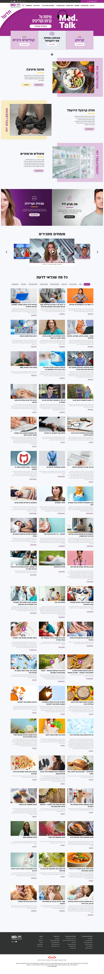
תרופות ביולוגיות (89, 946)
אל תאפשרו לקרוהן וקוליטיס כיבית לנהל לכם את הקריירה (24, 568)
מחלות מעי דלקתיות (88, 944)
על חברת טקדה (40, 946)
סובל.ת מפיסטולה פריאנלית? (55, 467)
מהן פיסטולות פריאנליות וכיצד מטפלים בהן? (80, 504)
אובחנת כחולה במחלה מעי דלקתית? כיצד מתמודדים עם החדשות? (25, 603)
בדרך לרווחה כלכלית (55, 944)
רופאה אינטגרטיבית (33, 284)
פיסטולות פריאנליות (54, 284)
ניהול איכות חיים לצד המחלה (27, 902)
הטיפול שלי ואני (60, 602)
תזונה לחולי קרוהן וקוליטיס (71, 938)
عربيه (23, 1)
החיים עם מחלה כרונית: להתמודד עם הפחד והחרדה (53, 639)
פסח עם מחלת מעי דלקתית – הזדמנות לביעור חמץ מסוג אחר (52, 806)
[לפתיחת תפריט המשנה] (60, 6)
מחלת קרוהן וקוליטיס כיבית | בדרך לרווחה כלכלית (82, 434)
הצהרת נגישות (40, 944)
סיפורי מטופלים (60, 503)
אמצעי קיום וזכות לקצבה (54, 940)
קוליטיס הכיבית (72, 284)
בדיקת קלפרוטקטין (72, 946)
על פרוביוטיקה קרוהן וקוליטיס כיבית (81, 735)
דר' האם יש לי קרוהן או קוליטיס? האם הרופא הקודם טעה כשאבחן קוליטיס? (52, 306)
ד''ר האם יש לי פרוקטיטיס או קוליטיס (81, 305)
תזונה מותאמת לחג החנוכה (28, 805)
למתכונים (26, 84)
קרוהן (80, 284)
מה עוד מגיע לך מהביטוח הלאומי (82, 467)
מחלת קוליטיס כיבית (88, 940)
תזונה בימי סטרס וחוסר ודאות (55, 735)
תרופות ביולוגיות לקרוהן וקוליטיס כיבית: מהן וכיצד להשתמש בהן (54, 369)
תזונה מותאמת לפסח (30, 837)
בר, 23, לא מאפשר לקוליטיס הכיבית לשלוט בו (53, 401)
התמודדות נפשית (44, 284)
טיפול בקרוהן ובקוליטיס (88, 942)
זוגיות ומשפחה (15, 284)
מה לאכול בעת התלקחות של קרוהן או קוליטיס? (52, 870)
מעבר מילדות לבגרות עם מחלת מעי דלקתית (53, 903)
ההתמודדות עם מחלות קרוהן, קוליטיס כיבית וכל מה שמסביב (81, 535)
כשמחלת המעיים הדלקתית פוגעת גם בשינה (25, 535)
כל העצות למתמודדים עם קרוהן (83, 400)
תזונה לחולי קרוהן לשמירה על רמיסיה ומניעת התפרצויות (81, 870)
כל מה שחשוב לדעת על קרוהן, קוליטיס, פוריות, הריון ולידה (80, 903)
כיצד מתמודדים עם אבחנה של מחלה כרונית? (81, 639)
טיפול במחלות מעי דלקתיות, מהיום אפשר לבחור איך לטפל (53, 337)
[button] (23, 5)
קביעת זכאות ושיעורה (55, 942)
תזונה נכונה (23, 284)
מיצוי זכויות (64, 284)
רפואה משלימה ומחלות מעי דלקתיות (25, 638)
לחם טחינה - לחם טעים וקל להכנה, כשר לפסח (80, 773)
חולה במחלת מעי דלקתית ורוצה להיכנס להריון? (24, 870)
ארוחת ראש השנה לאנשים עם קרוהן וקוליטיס (25, 773)
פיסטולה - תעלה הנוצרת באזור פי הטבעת (26, 468)
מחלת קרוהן (90, 938)
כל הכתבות (86, 284)
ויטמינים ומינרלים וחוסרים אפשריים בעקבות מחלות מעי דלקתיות (53, 703)
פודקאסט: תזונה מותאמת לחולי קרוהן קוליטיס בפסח (52, 773)
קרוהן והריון (74, 942)
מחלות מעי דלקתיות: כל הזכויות (54, 433)
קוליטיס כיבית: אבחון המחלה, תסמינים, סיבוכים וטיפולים (24, 306)
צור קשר (41, 942)
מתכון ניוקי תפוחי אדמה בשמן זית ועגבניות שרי (26, 672)
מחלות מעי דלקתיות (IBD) (28, 368)
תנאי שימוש (40, 940)
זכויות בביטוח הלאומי (55, 946)
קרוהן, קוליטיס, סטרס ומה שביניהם (81, 567)
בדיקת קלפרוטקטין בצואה (28, 336)
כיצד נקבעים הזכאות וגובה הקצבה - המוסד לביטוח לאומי (25, 434)
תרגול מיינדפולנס (59, 567)
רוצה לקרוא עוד (38, 84)
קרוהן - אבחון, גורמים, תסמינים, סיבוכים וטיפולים (80, 337)
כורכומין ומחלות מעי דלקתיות (27, 702)
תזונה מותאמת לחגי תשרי (56, 837)
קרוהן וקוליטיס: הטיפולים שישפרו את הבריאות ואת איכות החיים (81, 369)
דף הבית (41, 938)
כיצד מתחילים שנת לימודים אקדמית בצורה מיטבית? (81, 603)
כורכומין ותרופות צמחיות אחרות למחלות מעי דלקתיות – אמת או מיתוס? (80, 672)
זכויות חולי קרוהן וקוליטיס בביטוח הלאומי (26, 401)
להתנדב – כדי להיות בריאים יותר (54, 534)
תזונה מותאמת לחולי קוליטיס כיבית (81, 837)
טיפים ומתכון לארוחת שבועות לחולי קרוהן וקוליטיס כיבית (25, 736)
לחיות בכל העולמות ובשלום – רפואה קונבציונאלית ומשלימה (53, 672)
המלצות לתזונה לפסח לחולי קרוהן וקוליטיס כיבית (82, 703)
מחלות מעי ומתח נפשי (72, 944)
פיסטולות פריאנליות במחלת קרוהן (26, 503)
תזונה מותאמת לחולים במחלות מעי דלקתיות (81, 806)
